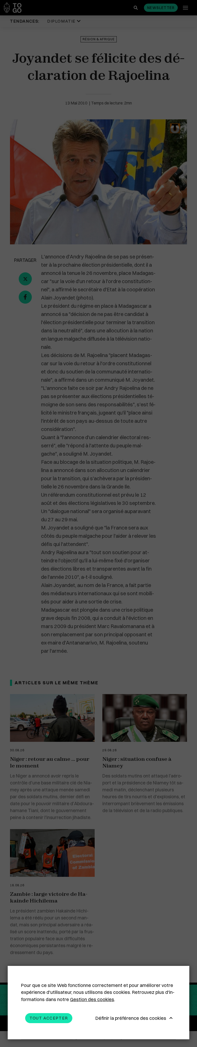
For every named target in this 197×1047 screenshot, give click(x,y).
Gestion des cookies (92, 999)
